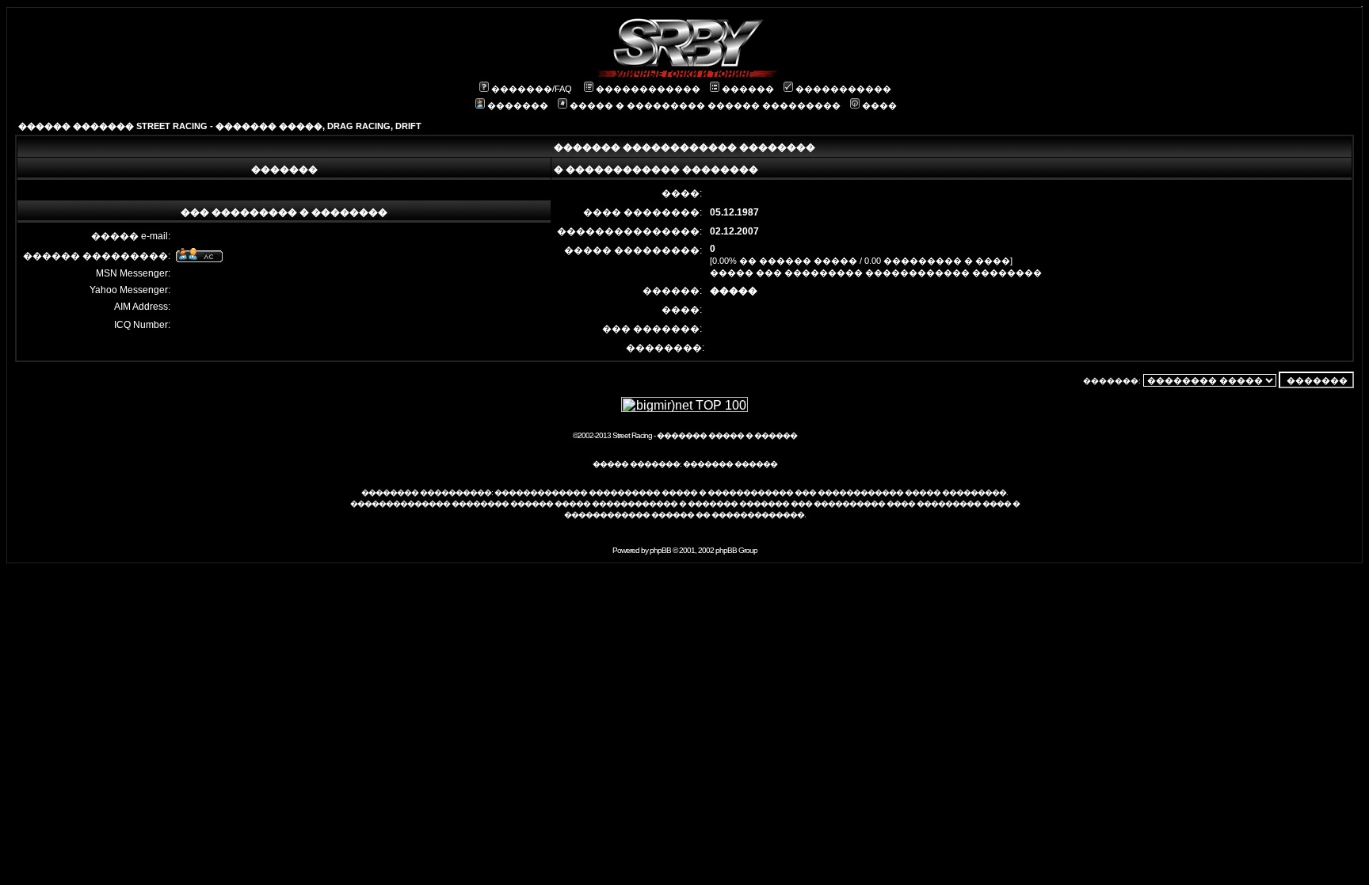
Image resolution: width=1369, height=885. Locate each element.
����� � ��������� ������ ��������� (705, 105)
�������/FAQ (531, 88)
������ (748, 88)
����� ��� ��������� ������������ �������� (876, 272)
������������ (648, 88)
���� (879, 105)
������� (517, 105)
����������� (843, 88)
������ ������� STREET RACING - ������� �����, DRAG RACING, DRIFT (219, 126)
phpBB (660, 550)
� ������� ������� (734, 503)
